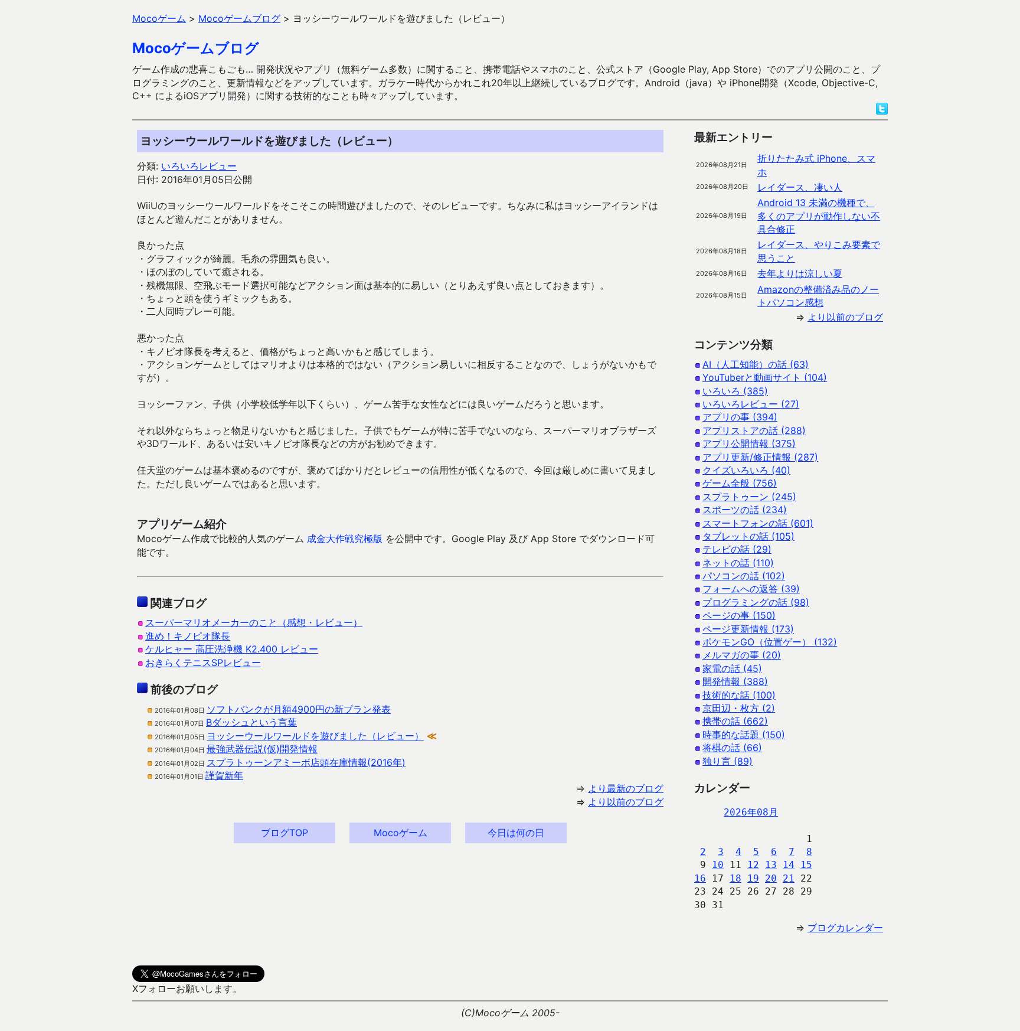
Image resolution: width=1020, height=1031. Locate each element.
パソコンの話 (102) (743, 576)
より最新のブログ (625, 788)
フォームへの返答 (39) (751, 589)
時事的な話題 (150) (743, 734)
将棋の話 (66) (732, 747)
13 (771, 864)
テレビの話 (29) (736, 549)
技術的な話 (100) (739, 695)
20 (771, 878)
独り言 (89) (727, 761)
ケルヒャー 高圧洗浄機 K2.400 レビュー (231, 649)
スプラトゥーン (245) (749, 497)
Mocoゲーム (400, 832)
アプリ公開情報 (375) (749, 443)
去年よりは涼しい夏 (799, 273)
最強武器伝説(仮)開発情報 (262, 749)
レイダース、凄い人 (799, 187)
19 (753, 878)
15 (806, 864)
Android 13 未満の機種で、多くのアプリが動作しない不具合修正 (818, 216)
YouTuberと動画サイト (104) (764, 377)
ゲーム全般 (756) (739, 483)
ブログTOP (284, 832)
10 (718, 864)
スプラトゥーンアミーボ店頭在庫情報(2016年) (306, 762)
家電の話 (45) (732, 668)
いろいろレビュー (199, 166)
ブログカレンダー (845, 928)
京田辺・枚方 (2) (738, 708)
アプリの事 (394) (739, 417)
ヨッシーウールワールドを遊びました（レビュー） (315, 736)
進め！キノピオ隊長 (187, 636)
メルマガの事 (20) (741, 655)
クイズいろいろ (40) (746, 470)
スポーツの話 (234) (744, 510)
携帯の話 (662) (735, 721)
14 (789, 864)
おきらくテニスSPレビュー (203, 662)
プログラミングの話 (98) (755, 602)
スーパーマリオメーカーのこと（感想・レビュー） (253, 622)
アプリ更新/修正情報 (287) (760, 457)
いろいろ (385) (735, 391)
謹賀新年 (224, 775)
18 (735, 878)
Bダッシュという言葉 (251, 722)
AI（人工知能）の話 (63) (755, 364)
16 (700, 878)
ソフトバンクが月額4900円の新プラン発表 (299, 709)
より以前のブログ (625, 802)
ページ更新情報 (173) (748, 629)
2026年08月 (751, 812)
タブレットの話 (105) (748, 536)
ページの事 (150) (739, 615)
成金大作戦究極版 (344, 538)
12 (753, 864)
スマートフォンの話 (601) (757, 523)
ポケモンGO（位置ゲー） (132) (769, 642)
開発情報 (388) (735, 681)
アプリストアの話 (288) (754, 430)
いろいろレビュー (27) (750, 404)
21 (789, 878)
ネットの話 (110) (738, 563)
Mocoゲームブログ (195, 48)
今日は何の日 (516, 832)
